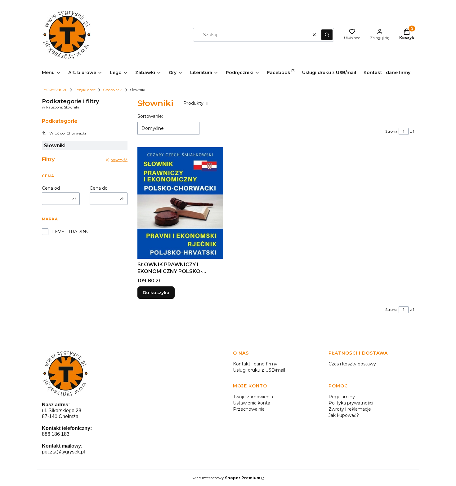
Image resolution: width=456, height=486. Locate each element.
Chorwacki (113, 89)
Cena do (99, 188)
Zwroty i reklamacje (350, 409)
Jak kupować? (344, 415)
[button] (327, 34)
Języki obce (85, 89)
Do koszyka (156, 292)
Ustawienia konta (251, 403)
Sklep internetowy (225, 477)
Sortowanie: (150, 116)
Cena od (51, 188)
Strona (391, 131)
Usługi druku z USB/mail (259, 370)
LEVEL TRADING (71, 231)
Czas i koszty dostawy (352, 364)
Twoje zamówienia (253, 397)
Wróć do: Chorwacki (67, 133)
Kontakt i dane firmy (255, 364)
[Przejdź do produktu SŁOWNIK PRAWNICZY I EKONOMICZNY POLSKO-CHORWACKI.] (180, 202)
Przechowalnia (249, 409)
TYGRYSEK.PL (54, 89)
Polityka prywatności (351, 403)
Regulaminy (342, 397)
